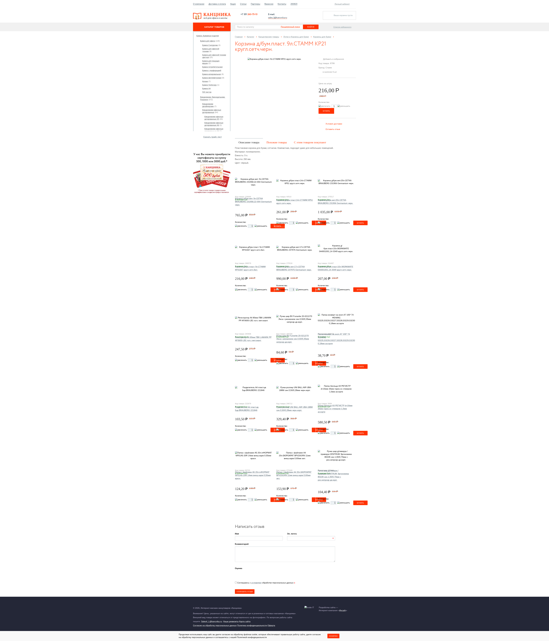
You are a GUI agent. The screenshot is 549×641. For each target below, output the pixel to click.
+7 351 (249, 14)
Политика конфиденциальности (252, 625)
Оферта (271, 625)
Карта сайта (244, 621)
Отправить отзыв (245, 592)
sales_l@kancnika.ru (277, 17)
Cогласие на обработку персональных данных (215, 625)
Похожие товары (276, 142)
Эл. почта (292, 534)
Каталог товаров (214, 27)
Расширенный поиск (290, 27)
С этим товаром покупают (310, 142)
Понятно (333, 636)
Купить (326, 111)
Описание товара (248, 142)
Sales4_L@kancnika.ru (211, 621)
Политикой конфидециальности (252, 637)
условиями (256, 583)
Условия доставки (334, 124)
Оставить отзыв (333, 129)
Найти (310, 27)
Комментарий (242, 544)
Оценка (238, 568)
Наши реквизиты (231, 621)
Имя (237, 534)
